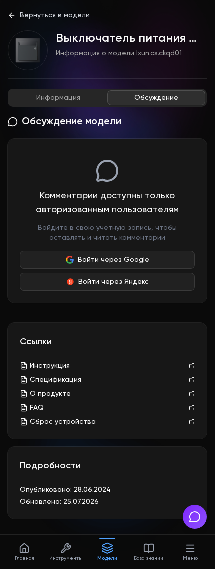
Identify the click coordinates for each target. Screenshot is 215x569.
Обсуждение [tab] (156, 97)
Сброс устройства (63, 421)
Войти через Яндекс (113, 281)
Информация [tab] (58, 97)
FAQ (37, 407)
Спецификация (56, 379)
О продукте (50, 393)
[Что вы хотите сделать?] (195, 517)
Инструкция (50, 365)
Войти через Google (114, 259)
